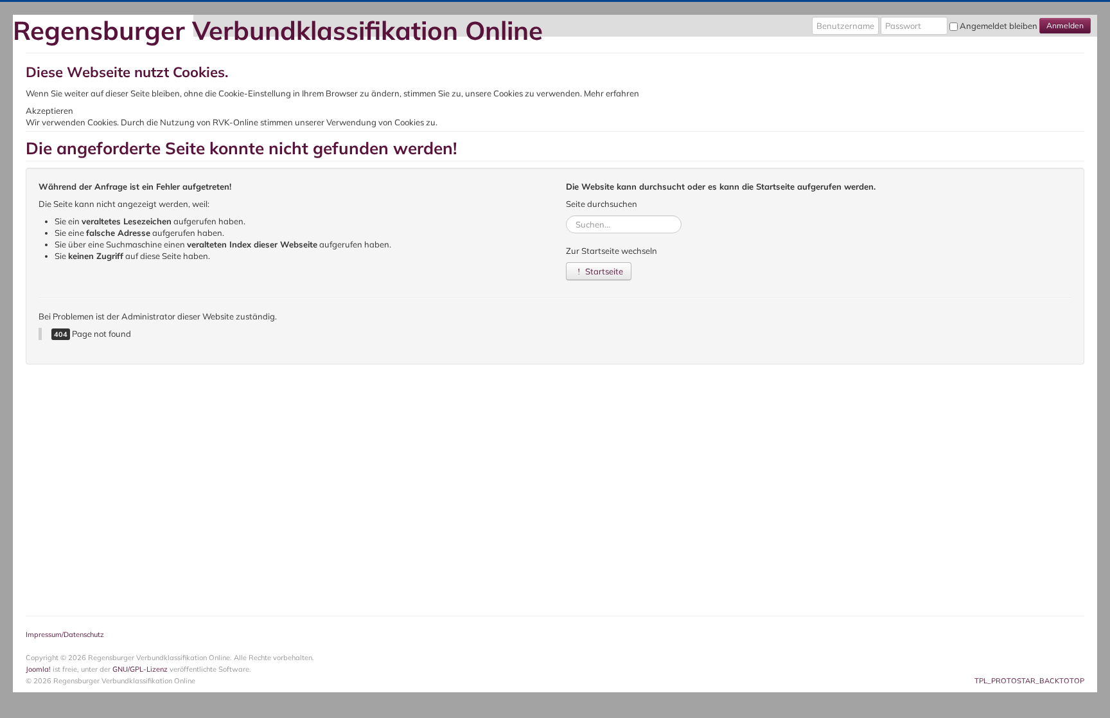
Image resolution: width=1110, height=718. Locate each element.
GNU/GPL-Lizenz (140, 669)
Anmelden (1065, 25)
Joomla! (38, 669)
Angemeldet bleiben (998, 26)
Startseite (603, 271)
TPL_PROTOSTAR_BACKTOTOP (1029, 680)
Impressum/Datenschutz (65, 634)
